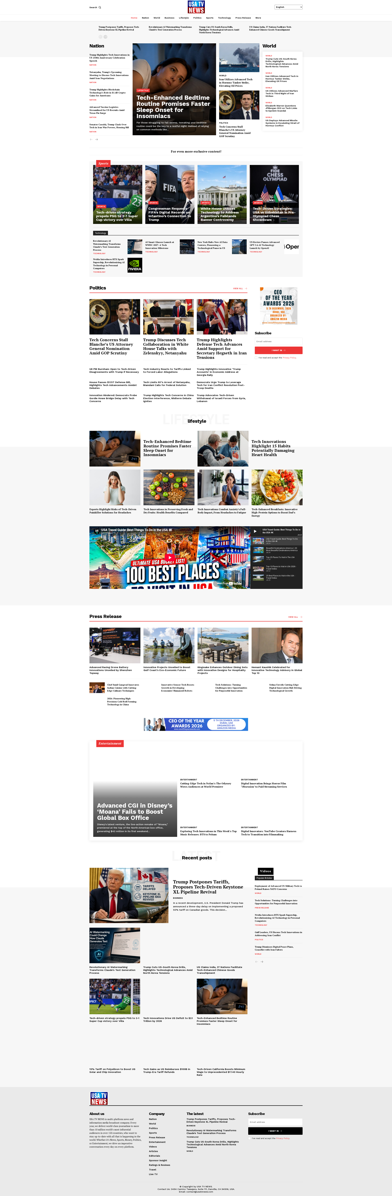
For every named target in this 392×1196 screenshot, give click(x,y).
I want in (277, 350)
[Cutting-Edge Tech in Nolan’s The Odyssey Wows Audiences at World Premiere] (209, 760)
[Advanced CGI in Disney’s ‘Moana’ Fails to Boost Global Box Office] (135, 791)
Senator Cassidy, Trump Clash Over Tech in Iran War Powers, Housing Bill (109, 126)
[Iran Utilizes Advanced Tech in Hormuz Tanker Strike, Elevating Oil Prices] (239, 57)
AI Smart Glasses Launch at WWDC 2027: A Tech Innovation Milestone (159, 245)
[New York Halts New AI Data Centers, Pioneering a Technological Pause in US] (239, 246)
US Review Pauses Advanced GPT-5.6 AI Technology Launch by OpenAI (265, 245)
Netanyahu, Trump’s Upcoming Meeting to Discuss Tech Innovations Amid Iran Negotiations (109, 75)
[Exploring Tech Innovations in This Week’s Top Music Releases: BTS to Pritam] (209, 808)
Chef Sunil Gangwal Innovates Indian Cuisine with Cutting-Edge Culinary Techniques (123, 687)
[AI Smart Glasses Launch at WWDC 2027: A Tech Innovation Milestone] (187, 246)
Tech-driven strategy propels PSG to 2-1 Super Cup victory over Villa (114, 1019)
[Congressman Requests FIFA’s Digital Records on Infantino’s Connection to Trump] (169, 194)
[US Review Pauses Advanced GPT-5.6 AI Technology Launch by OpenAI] (291, 246)
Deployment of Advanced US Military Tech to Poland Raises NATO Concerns (278, 887)
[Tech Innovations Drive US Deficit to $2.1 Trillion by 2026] (168, 996)
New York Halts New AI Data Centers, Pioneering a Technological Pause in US (212, 245)
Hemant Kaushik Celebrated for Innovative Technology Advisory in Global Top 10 (277, 670)
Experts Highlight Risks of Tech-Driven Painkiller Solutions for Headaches (112, 511)
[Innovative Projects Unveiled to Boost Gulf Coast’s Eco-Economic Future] (168, 645)
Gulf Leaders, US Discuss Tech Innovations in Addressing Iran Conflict (278, 934)
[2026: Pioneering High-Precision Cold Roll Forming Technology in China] (97, 701)
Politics (223, 123)
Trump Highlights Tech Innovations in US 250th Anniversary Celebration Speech (109, 57)
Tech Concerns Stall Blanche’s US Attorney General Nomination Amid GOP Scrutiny (235, 131)
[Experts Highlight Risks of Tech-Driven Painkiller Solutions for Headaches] (114, 487)
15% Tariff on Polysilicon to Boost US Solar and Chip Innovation (112, 1070)
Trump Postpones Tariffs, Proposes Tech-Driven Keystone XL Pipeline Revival (119, 28)
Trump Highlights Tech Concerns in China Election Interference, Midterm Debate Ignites (168, 398)
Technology (99, 253)
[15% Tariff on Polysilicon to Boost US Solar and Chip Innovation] (114, 1047)
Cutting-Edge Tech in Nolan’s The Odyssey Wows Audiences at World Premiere (205, 785)
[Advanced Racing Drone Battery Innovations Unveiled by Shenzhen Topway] (114, 645)
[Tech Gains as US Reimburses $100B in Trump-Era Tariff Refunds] (168, 1047)
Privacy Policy (289, 358)
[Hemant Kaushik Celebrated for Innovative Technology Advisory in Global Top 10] (277, 645)
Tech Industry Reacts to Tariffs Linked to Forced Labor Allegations (167, 370)
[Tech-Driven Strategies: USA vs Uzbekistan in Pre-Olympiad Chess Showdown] (274, 194)
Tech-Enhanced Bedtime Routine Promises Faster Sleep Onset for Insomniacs (173, 107)
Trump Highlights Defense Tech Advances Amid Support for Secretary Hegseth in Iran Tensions (222, 348)
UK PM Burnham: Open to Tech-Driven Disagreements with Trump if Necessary (114, 370)
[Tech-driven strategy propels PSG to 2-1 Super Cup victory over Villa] (117, 194)
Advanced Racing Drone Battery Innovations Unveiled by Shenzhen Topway (110, 670)
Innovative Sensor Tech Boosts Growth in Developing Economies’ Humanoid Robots (177, 687)
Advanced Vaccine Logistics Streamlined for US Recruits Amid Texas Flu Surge (106, 110)
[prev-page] (100, 37)
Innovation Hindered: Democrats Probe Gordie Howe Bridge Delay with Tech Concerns (113, 398)
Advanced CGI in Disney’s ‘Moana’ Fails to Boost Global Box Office (134, 811)
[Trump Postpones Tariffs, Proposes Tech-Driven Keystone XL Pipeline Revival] (128, 895)
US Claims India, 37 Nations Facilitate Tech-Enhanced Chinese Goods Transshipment (270, 28)
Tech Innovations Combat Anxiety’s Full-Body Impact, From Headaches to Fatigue (222, 511)
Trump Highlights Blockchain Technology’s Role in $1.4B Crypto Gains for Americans (107, 92)
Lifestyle (143, 90)
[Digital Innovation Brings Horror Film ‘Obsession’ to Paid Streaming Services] (270, 760)
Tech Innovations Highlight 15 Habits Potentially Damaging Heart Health (273, 448)
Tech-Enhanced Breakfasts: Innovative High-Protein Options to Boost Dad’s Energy (275, 512)
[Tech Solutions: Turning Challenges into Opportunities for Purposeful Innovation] (205, 687)
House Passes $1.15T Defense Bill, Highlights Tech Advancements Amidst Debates (113, 385)
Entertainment (188, 780)
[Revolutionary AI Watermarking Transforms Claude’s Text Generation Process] (135, 246)
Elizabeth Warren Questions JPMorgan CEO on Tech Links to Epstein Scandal (281, 108)
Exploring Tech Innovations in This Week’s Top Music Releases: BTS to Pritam (208, 832)
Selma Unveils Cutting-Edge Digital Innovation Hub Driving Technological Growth (285, 687)
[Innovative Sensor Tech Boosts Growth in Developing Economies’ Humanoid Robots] (151, 687)
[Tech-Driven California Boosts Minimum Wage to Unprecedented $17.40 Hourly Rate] (222, 1047)
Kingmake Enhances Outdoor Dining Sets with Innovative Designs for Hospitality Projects (223, 670)
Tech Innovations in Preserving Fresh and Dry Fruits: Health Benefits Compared (168, 511)
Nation (92, 65)
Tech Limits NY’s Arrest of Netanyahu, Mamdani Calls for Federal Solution (166, 384)
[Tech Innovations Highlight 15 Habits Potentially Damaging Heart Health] (223, 449)
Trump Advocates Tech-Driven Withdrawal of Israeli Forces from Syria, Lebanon (221, 398)
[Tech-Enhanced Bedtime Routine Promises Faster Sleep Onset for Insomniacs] (114, 449)
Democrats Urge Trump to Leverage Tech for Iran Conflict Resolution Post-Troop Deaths (221, 385)
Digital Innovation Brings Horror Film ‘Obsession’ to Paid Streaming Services (264, 785)
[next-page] (105, 37)
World (222, 76)
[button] (95, 7)
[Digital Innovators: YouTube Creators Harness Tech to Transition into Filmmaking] (270, 808)
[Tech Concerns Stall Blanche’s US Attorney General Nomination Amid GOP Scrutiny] (239, 105)
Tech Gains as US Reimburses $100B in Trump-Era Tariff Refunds (166, 1070)
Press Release (262, 908)
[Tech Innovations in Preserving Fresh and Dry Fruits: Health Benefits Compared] (168, 487)
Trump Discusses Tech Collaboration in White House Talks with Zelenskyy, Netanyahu (165, 346)
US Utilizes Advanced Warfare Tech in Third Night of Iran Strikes (282, 93)
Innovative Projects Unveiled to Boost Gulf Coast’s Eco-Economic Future (166, 669)
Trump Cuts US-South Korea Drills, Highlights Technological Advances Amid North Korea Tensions (219, 29)
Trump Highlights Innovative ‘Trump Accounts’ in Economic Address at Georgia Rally (219, 372)
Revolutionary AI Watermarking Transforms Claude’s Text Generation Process (170, 28)
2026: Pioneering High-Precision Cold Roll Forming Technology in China (121, 701)
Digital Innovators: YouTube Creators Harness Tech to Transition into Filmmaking (268, 832)
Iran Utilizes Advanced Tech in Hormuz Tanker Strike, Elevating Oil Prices (236, 82)
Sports (101, 206)
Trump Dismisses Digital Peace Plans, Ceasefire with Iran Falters (274, 948)
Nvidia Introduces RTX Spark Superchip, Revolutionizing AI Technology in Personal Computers (109, 264)
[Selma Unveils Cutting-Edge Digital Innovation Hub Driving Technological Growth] (259, 687)
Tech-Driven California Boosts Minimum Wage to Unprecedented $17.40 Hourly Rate (221, 1072)
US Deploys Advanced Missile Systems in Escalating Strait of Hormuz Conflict (282, 123)
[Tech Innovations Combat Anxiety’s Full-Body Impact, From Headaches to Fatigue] (223, 487)
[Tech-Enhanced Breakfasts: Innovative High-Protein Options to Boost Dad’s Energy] (277, 487)
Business (178, 898)
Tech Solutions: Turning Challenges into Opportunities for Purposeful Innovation (231, 687)
